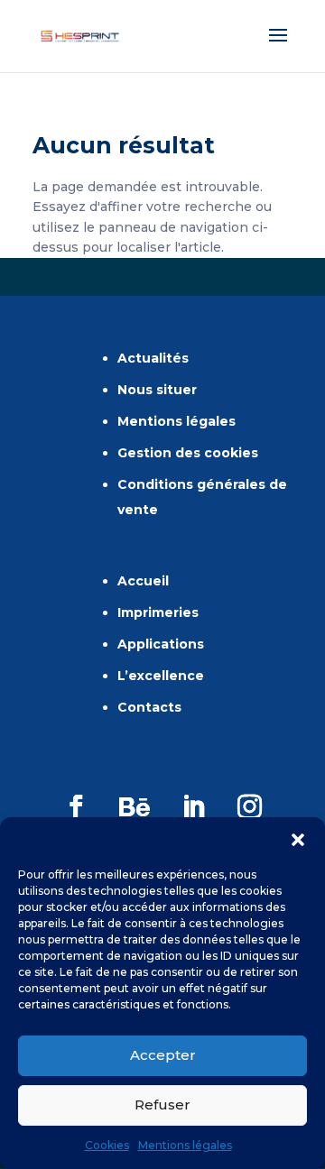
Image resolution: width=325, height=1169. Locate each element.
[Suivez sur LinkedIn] (193, 807)
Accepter (163, 1054)
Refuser (162, 1104)
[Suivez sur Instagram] (249, 807)
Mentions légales (185, 1145)
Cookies (107, 1145)
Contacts (149, 707)
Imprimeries (158, 612)
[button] (298, 840)
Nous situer (157, 390)
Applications (160, 644)
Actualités (153, 358)
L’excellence (160, 675)
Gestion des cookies (187, 453)
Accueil (143, 581)
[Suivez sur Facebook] (75, 807)
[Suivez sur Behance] (134, 807)
